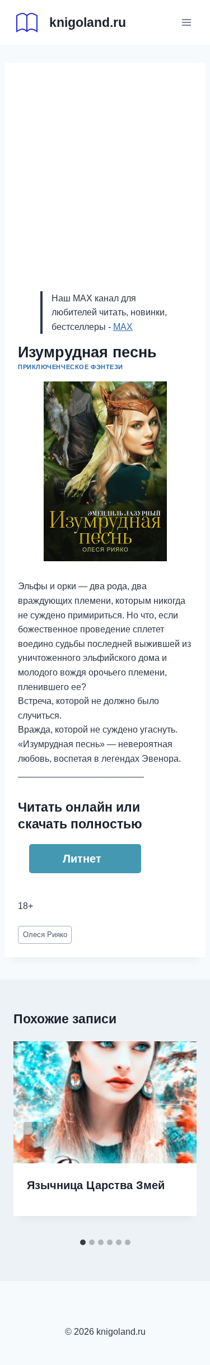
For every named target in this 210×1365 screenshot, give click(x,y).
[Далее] (176, 1137)
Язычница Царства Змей (96, 1185)
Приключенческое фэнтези (70, 367)
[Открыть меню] (186, 22)
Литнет (82, 858)
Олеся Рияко (45, 934)
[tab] (83, 1242)
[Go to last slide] (34, 1137)
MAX (123, 327)
